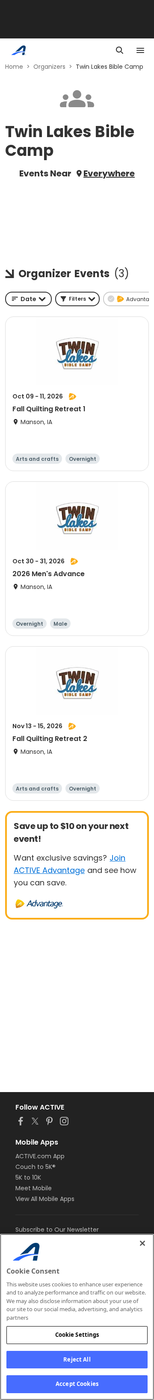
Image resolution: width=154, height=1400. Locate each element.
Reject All (76, 1359)
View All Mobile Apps (44, 1199)
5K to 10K (28, 1177)
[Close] (142, 1243)
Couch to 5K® (35, 1167)
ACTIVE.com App (40, 1156)
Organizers (49, 66)
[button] (77, 299)
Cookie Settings (77, 1334)
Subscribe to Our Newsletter (57, 1229)
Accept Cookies (77, 1384)
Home (14, 66)
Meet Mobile (33, 1188)
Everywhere (109, 173)
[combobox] (28, 299)
